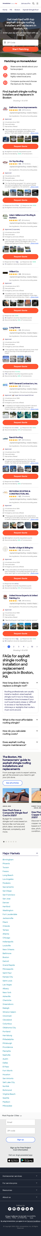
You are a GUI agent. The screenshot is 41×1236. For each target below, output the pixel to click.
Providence (8, 1047)
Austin (5, 1059)
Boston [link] (17, 10)
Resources (7, 1190)
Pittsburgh (7, 1043)
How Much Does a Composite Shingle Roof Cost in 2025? (15, 813)
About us (7, 1197)
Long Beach (8, 875)
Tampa (6, 930)
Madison (6, 1102)
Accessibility (31, 1217)
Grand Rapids (9, 965)
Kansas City (8, 977)
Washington (8, 910)
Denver (6, 902)
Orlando (6, 926)
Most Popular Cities (10, 1116)
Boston (6, 957)
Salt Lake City (9, 1082)
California (14, 1217)
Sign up (20, 1140)
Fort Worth (7, 1071)
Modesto (7, 883)
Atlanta (6, 934)
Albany (6, 988)
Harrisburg (7, 1035)
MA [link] (11, 10)
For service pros (10, 1183)
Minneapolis (8, 969)
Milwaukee (7, 1106)
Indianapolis (8, 942)
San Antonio (8, 1078)
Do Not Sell (22, 1217)
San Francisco (9, 895)
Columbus (7, 1024)
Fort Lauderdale (10, 914)
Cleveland (7, 1020)
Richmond (7, 1090)
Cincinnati (7, 1016)
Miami (5, 922)
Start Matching (20, 49)
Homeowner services (12, 1176)
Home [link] (5, 10)
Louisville (7, 945)
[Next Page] (37, 646)
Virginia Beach (9, 1094)
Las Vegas (7, 985)
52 (32, 647)
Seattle (6, 1098)
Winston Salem (9, 1012)
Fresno (6, 871)
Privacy (7, 1217)
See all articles (12, 783)
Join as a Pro (25, 3)
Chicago (6, 938)
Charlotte (7, 1000)
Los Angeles (8, 879)
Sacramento (8, 887)
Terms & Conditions (33, 1221)
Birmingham (8, 860)
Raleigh (6, 1008)
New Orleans (8, 949)
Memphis (7, 1051)
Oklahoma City (9, 1028)
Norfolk (6, 1086)
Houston (6, 1074)
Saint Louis (7, 981)
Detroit (6, 961)
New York (7, 992)
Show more (34, 133)
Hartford (6, 906)
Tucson (6, 867)
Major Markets (11, 853)
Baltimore (7, 953)
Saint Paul (7, 973)
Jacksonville (8, 918)
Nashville (6, 1055)
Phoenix (6, 863)
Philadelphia (8, 1039)
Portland (6, 1031)
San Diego (7, 891)
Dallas (5, 1063)
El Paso (6, 1067)
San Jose (6, 899)
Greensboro (8, 1004)
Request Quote (20, 146)
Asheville (7, 996)
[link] (20, 111)
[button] (6, 139)
